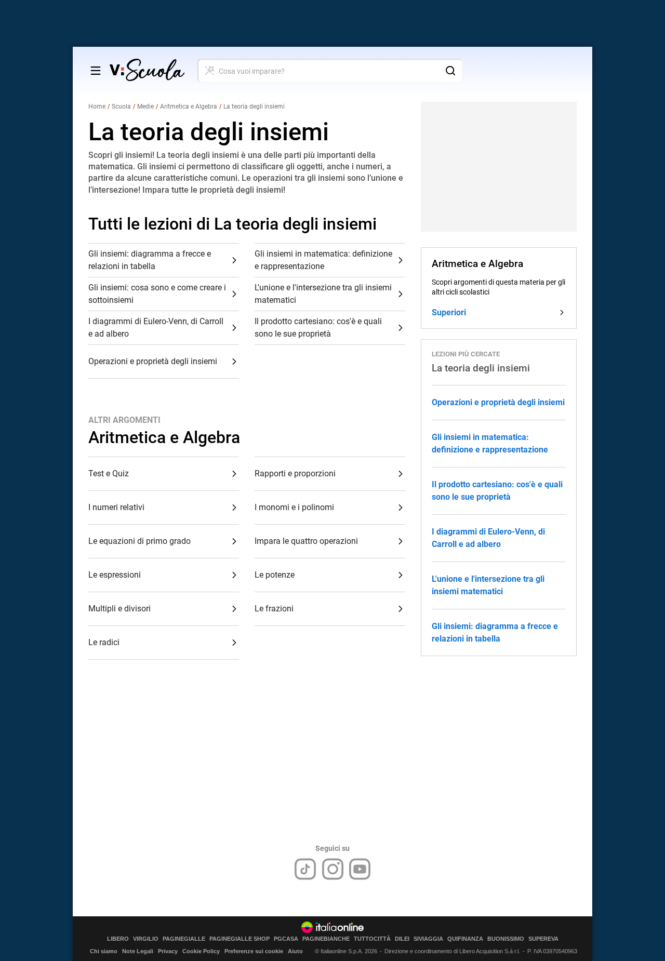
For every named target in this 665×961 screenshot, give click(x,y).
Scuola (121, 106)
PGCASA (286, 939)
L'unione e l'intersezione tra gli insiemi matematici (323, 294)
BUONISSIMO (505, 939)
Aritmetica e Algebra (188, 106)
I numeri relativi (116, 507)
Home (96, 106)
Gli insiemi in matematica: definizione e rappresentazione (323, 260)
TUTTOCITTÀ (372, 939)
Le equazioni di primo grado (139, 541)
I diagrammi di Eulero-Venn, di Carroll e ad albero (155, 327)
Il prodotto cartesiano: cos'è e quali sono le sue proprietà (318, 327)
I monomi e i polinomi (294, 507)
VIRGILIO (145, 939)
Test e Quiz (108, 473)
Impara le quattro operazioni (306, 541)
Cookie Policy (201, 951)
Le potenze (275, 575)
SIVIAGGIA (428, 939)
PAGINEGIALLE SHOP (239, 939)
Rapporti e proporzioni (295, 473)
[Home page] (147, 71)
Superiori (449, 312)
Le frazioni (274, 608)
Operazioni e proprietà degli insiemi (152, 361)
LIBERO (118, 939)
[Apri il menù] (96, 71)
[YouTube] (359, 869)
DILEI (402, 939)
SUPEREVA (543, 939)
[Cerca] (450, 71)
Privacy (168, 951)
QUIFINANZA (465, 939)
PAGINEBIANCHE (326, 939)
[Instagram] (332, 869)
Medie (145, 106)
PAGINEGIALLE (184, 939)
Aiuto (295, 951)
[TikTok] (305, 869)
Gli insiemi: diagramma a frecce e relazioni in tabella (149, 260)
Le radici (103, 642)
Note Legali (137, 951)
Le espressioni (114, 575)
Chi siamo (103, 951)
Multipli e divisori (119, 608)
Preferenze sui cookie (253, 951)
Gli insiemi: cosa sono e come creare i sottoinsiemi (157, 294)
